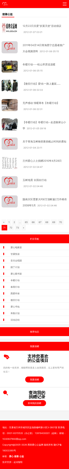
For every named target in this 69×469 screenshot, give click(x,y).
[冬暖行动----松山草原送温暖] (8, 67)
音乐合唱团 (16, 260)
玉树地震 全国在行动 (35, 180)
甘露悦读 (15, 254)
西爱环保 (15, 293)
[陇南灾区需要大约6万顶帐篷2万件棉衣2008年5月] (8, 201)
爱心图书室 (16, 273)
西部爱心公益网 (35, 444)
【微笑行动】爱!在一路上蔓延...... (41, 83)
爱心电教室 (16, 247)
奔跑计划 (15, 313)
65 (26, 222)
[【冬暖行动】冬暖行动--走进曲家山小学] (8, 124)
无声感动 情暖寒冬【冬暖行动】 (41, 103)
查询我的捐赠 (34, 403)
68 (46, 222)
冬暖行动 (15, 280)
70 (60, 222)
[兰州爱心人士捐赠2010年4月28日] (8, 163)
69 (53, 222)
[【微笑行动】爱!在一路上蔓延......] (8, 86)
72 (11, 227)
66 (33, 222)
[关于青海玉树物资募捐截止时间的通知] (8, 144)
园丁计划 (15, 267)
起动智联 (18, 462)
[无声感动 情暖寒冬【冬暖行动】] (8, 105)
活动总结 (15, 319)
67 (40, 222)
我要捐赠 (34, 379)
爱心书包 (15, 306)
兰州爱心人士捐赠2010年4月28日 (42, 160)
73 (17, 227)
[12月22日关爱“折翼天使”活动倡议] (8, 28)
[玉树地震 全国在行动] (8, 182)
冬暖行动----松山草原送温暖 (39, 64)
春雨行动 (15, 286)
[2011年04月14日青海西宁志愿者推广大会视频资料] (8, 47)
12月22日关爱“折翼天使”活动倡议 (42, 25)
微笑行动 (15, 300)
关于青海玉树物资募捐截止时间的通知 (44, 141)
